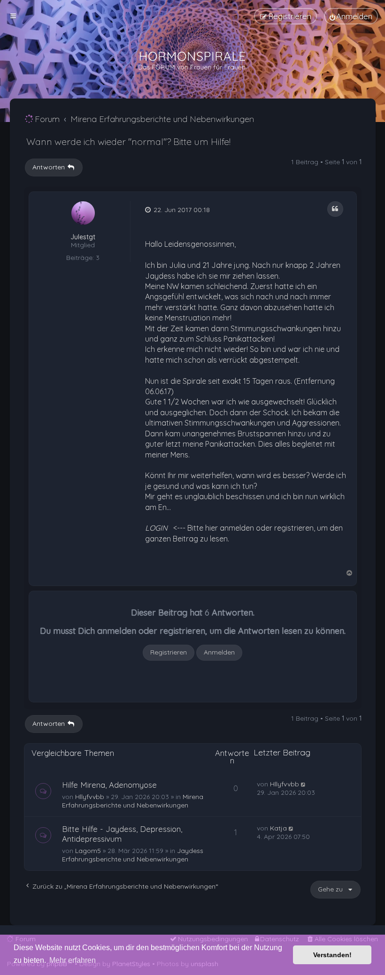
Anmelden (219, 652)
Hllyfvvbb (89, 796)
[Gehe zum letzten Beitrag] (304, 784)
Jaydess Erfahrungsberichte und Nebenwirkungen (132, 854)
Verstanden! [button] (332, 955)
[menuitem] (351, 16)
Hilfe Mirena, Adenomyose (109, 785)
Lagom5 (88, 850)
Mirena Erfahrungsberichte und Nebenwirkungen (132, 800)
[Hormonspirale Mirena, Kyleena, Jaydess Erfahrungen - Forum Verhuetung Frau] (192, 61)
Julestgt (82, 237)
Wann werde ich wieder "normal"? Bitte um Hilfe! (128, 141)
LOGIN (156, 528)
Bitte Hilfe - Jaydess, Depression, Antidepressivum (122, 834)
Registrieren (168, 652)
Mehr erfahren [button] (72, 960)
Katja (278, 828)
